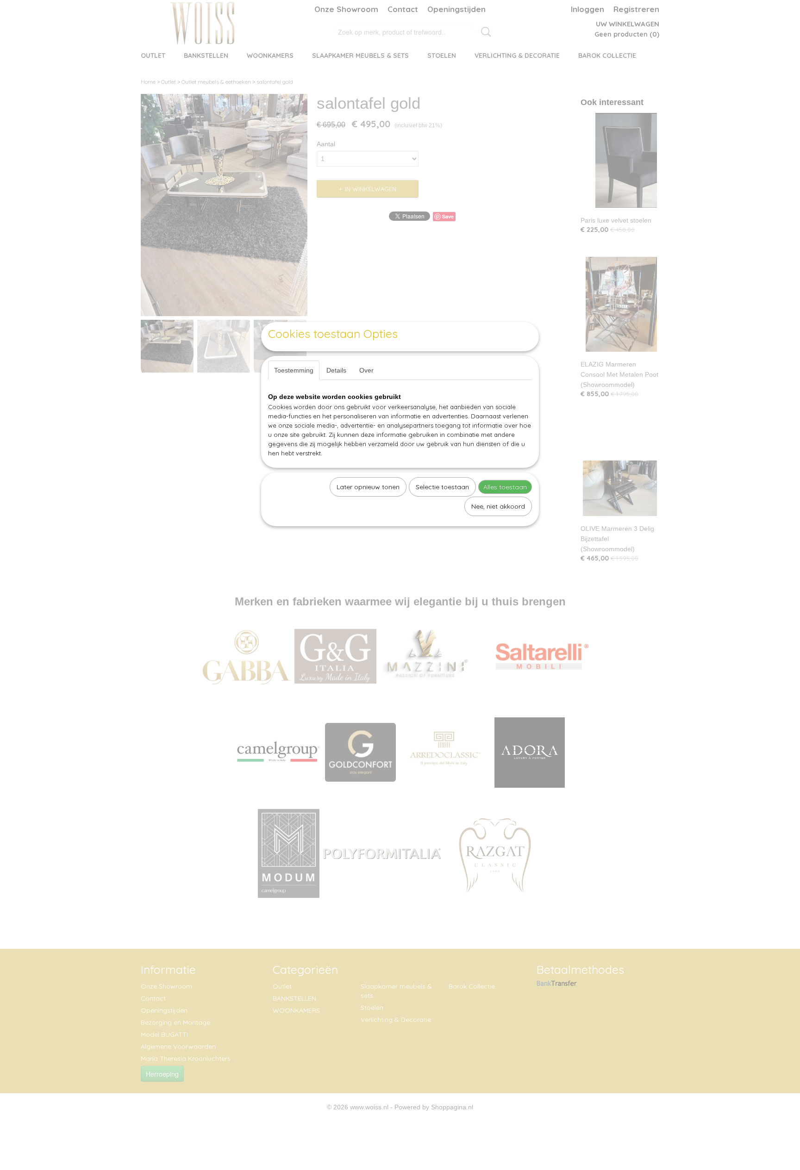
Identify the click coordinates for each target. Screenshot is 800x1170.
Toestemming (293, 370)
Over (366, 370)
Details (336, 370)
